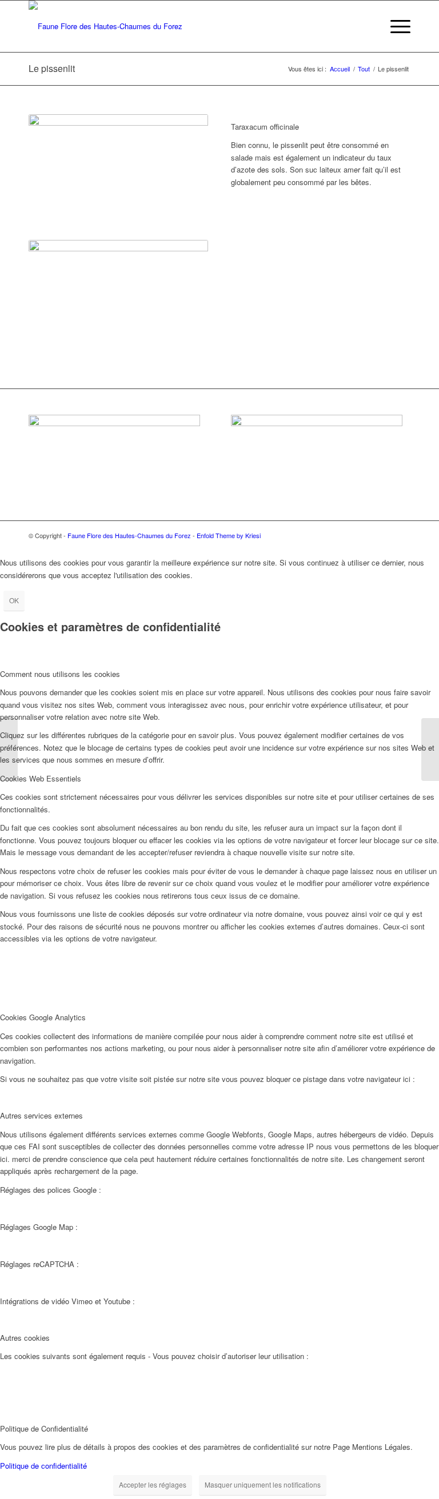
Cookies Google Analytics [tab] (43, 1017)
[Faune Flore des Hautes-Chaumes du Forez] (105, 26)
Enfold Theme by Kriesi (229, 535)
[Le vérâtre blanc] (9, 749)
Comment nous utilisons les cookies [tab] (60, 673)
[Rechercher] (368, 26)
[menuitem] (368, 26)
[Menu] (394, 26)
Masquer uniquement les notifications (263, 1484)
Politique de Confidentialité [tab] (44, 1428)
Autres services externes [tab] (41, 1115)
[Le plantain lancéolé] (430, 749)
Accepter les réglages (152, 1484)
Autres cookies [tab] (25, 1337)
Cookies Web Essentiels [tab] (40, 778)
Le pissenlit (52, 68)
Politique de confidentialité (43, 1465)
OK (14, 600)
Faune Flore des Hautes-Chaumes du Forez (129, 535)
